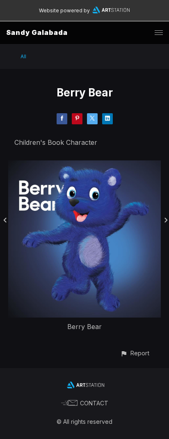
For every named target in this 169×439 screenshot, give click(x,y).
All (23, 56)
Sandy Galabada (37, 32)
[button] (135, 353)
